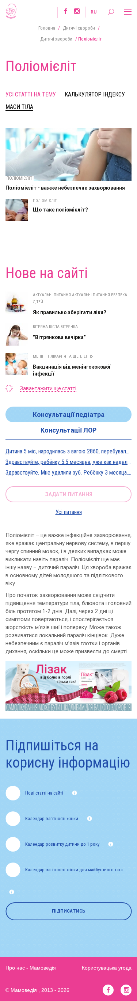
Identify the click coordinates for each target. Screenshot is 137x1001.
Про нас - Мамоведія (30, 968)
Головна (46, 28)
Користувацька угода (107, 968)
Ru (93, 12)
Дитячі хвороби (79, 28)
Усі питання (69, 512)
